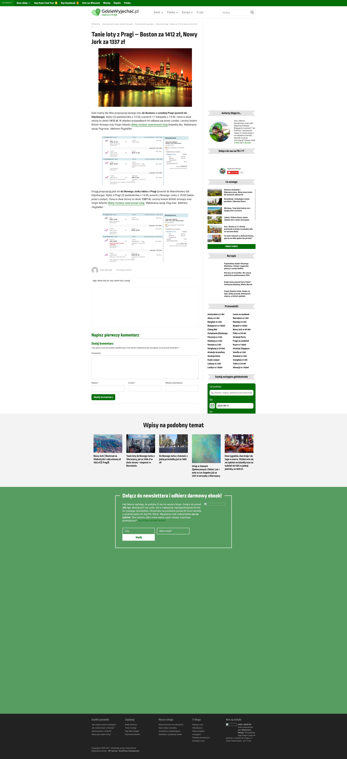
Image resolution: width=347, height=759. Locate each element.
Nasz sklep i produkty (168, 728)
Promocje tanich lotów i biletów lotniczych (117, 24)
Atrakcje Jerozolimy (216, 352)
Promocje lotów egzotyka (144, 24)
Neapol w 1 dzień (240, 326)
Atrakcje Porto (239, 337)
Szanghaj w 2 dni (240, 360)
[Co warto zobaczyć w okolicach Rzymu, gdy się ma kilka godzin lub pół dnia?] (215, 239)
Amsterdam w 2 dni (216, 314)
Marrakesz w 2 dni (241, 318)
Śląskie (117, 3)
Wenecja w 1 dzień (241, 367)
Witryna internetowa (174, 383)
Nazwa (95, 383)
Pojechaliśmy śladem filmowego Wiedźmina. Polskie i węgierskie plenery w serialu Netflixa (236, 266)
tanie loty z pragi (122, 280)
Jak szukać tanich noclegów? (103, 725)
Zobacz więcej (231, 246)
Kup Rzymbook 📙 (69, 3)
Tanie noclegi (130, 728)
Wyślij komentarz (103, 397)
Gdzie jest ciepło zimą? (101, 734)
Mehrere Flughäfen (121, 128)
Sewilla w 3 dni (239, 352)
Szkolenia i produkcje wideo (170, 734)
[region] (35, 739)
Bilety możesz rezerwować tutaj (149, 124)
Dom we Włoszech (91, 3)
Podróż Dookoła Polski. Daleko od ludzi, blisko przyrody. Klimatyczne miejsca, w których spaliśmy (237, 293)
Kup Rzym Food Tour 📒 (46, 3)
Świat (157, 12)
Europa (186, 12)
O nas (200, 12)
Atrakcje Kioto (214, 356)
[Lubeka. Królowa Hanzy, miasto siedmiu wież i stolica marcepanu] (215, 221)
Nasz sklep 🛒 (23, 3)
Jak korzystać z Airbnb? (101, 731)
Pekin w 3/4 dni (239, 333)
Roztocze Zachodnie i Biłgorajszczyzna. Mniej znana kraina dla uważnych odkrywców (238, 192)
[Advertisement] (145, 307)
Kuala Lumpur (214, 360)
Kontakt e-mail (198, 741)
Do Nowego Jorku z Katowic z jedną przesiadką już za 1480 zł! (173, 459)
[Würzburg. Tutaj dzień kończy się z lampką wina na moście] (215, 210)
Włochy (106, 3)
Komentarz (96, 353)
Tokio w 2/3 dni (239, 363)
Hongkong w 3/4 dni (216, 348)
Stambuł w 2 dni (240, 356)
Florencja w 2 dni (215, 337)
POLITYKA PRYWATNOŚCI (151, 520)
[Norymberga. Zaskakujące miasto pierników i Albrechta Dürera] (215, 203)
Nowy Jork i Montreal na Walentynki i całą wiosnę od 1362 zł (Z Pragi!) (107, 459)
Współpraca (197, 728)
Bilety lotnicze (131, 725)
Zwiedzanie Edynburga (217, 333)
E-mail (131, 383)
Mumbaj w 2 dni (239, 322)
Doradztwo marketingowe (169, 731)
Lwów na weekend (241, 314)
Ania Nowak (106, 270)
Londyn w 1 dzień (215, 367)
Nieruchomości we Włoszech (171, 725)
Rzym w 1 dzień (239, 345)
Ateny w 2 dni (213, 318)
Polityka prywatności (201, 738)
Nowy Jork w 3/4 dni (241, 329)
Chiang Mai (212, 329)
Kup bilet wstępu (132, 731)
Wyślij (139, 537)
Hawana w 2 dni (214, 345)
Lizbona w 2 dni (214, 363)
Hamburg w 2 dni (215, 341)
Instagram (196, 734)
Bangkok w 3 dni (215, 322)
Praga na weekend (241, 341)
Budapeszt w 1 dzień (216, 326)
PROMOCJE (95, 24)
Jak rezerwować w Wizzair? (103, 728)
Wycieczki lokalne (132, 734)
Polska (127, 3)
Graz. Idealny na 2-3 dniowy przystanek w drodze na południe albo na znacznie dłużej (238, 229)
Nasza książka (198, 731)
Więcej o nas (197, 725)
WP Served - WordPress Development (123, 751)
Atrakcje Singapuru (241, 348)
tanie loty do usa (105, 280)
